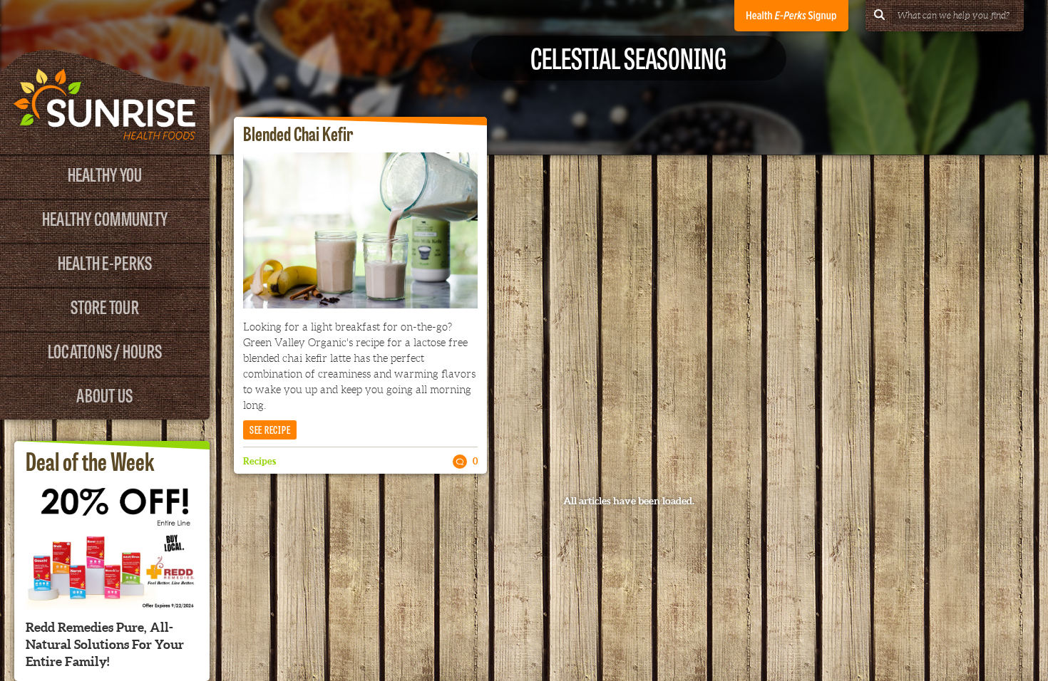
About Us (104, 394)
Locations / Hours (105, 350)
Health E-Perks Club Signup (791, 15)
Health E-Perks (105, 262)
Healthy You (105, 173)
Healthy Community (105, 218)
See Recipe (270, 429)
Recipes (259, 461)
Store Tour (105, 306)
